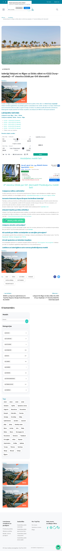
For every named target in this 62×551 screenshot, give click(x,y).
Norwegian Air (20, 432)
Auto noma (8, 344)
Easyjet (6, 413)
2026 (22, 402)
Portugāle (6, 439)
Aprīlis (13, 405)
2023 (5, 402)
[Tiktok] (58, 527)
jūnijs (10, 424)
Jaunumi (8, 361)
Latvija (11, 428)
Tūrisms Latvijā (9, 384)
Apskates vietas (22, 405)
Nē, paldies (19, 8)
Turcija (6, 447)
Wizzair (12, 451)
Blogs (7, 355)
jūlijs (5, 424)
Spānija (22, 443)
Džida (13, 276)
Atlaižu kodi (8, 338)
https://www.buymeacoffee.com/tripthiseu (19, 216)
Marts (11, 432)
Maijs (22, 428)
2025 (16, 402)
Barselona (14, 409)
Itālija (20, 417)
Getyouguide (41, 242)
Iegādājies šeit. (45, 207)
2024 (7, 276)
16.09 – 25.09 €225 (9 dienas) (12, 126)
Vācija (5, 451)
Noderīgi (8, 367)
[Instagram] (51, 527)
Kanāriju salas (19, 424)
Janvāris (16, 421)
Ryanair (30, 276)
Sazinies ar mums (36, 527)
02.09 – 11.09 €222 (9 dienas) (12, 120)
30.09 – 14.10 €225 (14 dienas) (12, 128)
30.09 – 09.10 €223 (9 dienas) (12, 122)
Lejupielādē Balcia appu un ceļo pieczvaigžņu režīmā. (41, 195)
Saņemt (27, 8)
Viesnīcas (8, 390)
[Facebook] (47, 527)
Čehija (18, 451)
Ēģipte (5, 454)
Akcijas (7, 332)
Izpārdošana (7, 421)
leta (17, 428)
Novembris (7, 436)
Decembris (23, 409)
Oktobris (21, 276)
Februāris (13, 413)
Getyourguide (49, 242)
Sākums (3, 17)
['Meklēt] (26, 321)
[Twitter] (54, 527)
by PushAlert (12, 9)
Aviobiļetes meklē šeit (31, 158)
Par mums (49, 2)
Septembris (20, 280)
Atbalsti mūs (56, 2)
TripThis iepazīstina (10, 378)
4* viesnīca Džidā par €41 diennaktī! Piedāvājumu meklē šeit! (31, 186)
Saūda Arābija (9, 280)
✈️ (13, 220)
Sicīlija (15, 443)
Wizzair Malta (10, 283)
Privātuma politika (8, 529)
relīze (13, 439)
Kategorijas (7, 326)
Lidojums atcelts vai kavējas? (13, 225)
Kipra (5, 428)
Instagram (17, 237)
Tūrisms (12, 447)
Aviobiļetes (10, 17)
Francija (21, 413)
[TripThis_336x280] (14, 92)
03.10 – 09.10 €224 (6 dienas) (12, 124)
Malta (5, 432)
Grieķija (6, 417)
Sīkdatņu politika (7, 531)
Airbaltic (6, 405)
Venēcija (20, 447)
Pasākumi (8, 372)
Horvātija (13, 417)
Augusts (6, 409)
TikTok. (24, 237)
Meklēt (5, 314)
